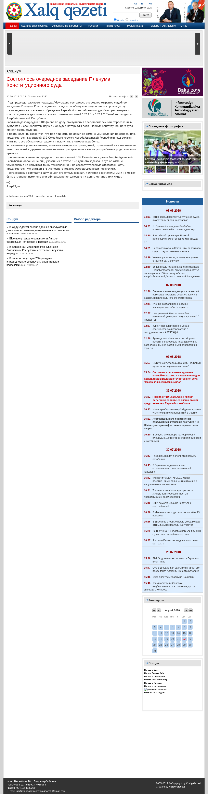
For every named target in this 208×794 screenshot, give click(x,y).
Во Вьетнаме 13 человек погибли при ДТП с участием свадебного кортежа (177, 533)
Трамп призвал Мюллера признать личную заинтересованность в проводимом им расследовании (168, 493)
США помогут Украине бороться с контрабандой (172, 505)
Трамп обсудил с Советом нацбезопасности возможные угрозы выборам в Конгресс (169, 586)
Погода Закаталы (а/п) (155, 680)
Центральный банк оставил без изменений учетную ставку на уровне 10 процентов (171, 316)
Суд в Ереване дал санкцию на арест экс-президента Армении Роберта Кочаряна (176, 569)
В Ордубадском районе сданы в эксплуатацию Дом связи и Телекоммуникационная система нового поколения (38, 230)
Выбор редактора (87, 219)
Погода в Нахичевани (155, 686)
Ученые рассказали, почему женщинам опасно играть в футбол (175, 259)
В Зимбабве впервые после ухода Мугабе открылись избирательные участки (176, 523)
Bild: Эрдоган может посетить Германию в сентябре (176, 560)
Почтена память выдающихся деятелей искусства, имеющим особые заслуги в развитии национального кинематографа (171, 294)
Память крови (112, 25)
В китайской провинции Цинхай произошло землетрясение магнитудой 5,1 (171, 238)
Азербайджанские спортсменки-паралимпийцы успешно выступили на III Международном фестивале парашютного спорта (171, 423)
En (142, 3)
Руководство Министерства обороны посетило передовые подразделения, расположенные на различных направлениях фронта (170, 343)
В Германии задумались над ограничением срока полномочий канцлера (167, 468)
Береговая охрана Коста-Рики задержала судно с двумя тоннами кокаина (177, 250)
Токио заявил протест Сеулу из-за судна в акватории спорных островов (176, 218)
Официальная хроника (34, 25)
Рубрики (93, 25)
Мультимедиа (135, 25)
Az (135, 3)
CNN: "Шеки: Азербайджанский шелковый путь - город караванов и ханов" (177, 365)
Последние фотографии (165, 126)
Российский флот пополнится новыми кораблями (174, 458)
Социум (14, 71)
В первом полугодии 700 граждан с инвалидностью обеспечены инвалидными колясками (32, 261)
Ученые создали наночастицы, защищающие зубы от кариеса (170, 306)
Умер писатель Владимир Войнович (173, 577)
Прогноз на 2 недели (154, 693)
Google (120, 20)
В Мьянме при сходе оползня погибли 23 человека (176, 514)
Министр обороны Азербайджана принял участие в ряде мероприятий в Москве (177, 411)
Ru (150, 3)
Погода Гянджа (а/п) (154, 673)
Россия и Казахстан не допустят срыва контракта (175, 542)
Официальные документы (67, 25)
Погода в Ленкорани (154, 676)
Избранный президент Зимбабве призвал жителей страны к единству (174, 228)
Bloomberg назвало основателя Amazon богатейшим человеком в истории (32, 240)
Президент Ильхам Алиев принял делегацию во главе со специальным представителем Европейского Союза (171, 400)
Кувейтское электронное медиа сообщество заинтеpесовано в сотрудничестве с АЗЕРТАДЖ (166, 329)
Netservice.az (177, 786)
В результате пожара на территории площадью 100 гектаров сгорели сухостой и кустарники (172, 438)
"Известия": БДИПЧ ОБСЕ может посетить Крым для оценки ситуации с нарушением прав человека (170, 481)
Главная (12, 25)
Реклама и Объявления (163, 25)
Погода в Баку (151, 670)
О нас (184, 25)
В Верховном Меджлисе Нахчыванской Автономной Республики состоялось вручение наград (35, 250)
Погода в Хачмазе (153, 683)
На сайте (133, 20)
